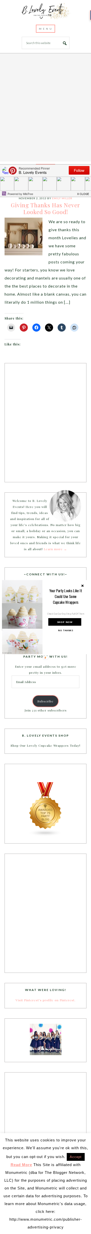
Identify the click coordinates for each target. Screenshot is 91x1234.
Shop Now (65, 621)
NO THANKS (65, 630)
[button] (66, 596)
